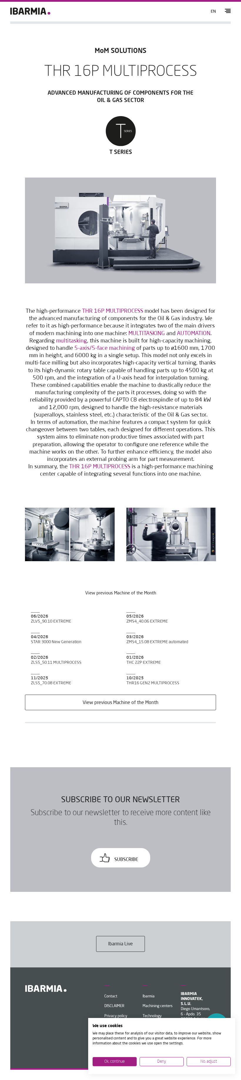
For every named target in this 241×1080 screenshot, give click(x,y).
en (213, 11)
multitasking (71, 341)
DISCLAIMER (114, 1006)
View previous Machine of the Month (120, 703)
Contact (110, 996)
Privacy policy (115, 1016)
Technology (152, 1016)
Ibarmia (149, 996)
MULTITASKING (146, 333)
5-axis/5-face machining (104, 348)
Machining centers (158, 1006)
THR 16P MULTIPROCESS (112, 311)
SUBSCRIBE (125, 859)
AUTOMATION (193, 333)
